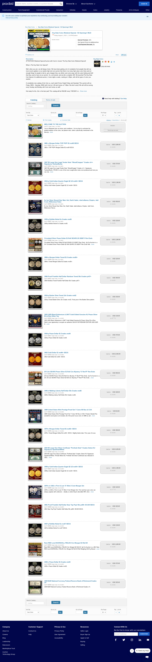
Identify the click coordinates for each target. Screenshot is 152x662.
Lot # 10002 (47, 166)
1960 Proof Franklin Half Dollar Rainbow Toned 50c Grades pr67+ (67, 276)
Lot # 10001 (47, 145)
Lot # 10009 (47, 259)
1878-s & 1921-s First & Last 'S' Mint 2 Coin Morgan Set (64, 486)
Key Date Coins (30, 27)
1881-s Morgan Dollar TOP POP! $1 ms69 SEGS (61, 143)
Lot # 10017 (47, 336)
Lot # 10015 (47, 297)
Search (55, 105)
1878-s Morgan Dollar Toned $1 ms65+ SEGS (60, 429)
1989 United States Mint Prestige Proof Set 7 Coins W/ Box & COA (68, 410)
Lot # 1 (46, 126)
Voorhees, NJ (30, 54)
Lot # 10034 (47, 585)
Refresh (29, 119)
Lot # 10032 (47, 545)
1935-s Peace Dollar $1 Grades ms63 (57, 562)
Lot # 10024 (47, 412)
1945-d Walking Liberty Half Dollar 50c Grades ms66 (62, 391)
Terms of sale (50, 100)
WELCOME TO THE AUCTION (55, 124)
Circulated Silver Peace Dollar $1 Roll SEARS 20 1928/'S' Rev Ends (68, 238)
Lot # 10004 (47, 204)
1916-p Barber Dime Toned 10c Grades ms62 (60, 295)
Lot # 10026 (47, 451)
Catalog (33, 100)
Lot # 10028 (47, 488)
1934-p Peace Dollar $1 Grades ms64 (57, 333)
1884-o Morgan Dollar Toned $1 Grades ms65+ (61, 257)
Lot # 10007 (47, 221)
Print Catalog (48, 119)
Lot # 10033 (47, 564)
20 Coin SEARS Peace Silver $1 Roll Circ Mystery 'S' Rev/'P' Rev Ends (69, 372)
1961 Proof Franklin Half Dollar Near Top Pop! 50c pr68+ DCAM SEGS (69, 505)
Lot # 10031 (47, 526)
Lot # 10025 (47, 431)
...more (51, 132)
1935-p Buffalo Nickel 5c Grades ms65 (58, 219)
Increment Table (66, 120)
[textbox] (35, 106)
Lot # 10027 (47, 469)
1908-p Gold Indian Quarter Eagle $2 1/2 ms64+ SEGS (63, 467)
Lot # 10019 (47, 355)
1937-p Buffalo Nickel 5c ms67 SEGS (57, 524)
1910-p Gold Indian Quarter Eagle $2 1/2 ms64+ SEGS (63, 181)
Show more (83, 91)
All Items (109, 120)
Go (60, 115)
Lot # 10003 (47, 183)
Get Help (124, 98)
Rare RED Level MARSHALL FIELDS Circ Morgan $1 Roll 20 (66, 543)
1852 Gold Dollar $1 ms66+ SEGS (56, 352)
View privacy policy (12, 18)
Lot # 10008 (47, 240)
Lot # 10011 (47, 278)
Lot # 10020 (47, 374)
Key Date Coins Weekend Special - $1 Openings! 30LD (55, 27)
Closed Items (115, 120)
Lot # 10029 (47, 507)
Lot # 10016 (47, 318)
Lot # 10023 (47, 393)
